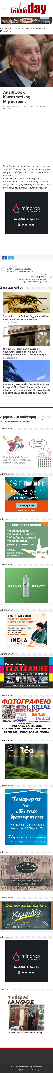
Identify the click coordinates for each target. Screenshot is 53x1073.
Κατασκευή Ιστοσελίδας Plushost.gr (26, 1066)
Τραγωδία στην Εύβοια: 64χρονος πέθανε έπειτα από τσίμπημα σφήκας (26, 317)
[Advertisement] (26, 138)
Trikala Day (34, 1069)
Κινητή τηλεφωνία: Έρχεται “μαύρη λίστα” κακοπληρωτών (19, 269)
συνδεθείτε (25, 421)
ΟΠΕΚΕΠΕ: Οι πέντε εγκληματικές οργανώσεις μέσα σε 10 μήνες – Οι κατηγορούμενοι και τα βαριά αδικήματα (26, 351)
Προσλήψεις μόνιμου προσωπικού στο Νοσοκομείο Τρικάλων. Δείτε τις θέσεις (33, 278)
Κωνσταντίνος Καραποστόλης (17, 106)
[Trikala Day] (26, 7)
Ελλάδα (16, 28)
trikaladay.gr (5, 28)
